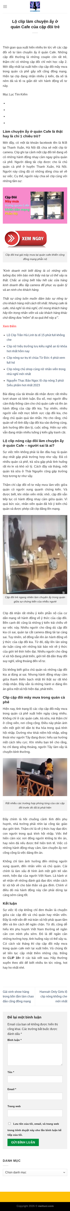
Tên (10, 1072)
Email (11, 1089)
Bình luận (14, 1039)
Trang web (14, 1106)
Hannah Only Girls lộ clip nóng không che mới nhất (53, 996)
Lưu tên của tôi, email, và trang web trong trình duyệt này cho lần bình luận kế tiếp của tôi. (34, 1129)
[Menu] (5, 6)
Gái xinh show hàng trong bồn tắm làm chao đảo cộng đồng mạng (18, 996)
